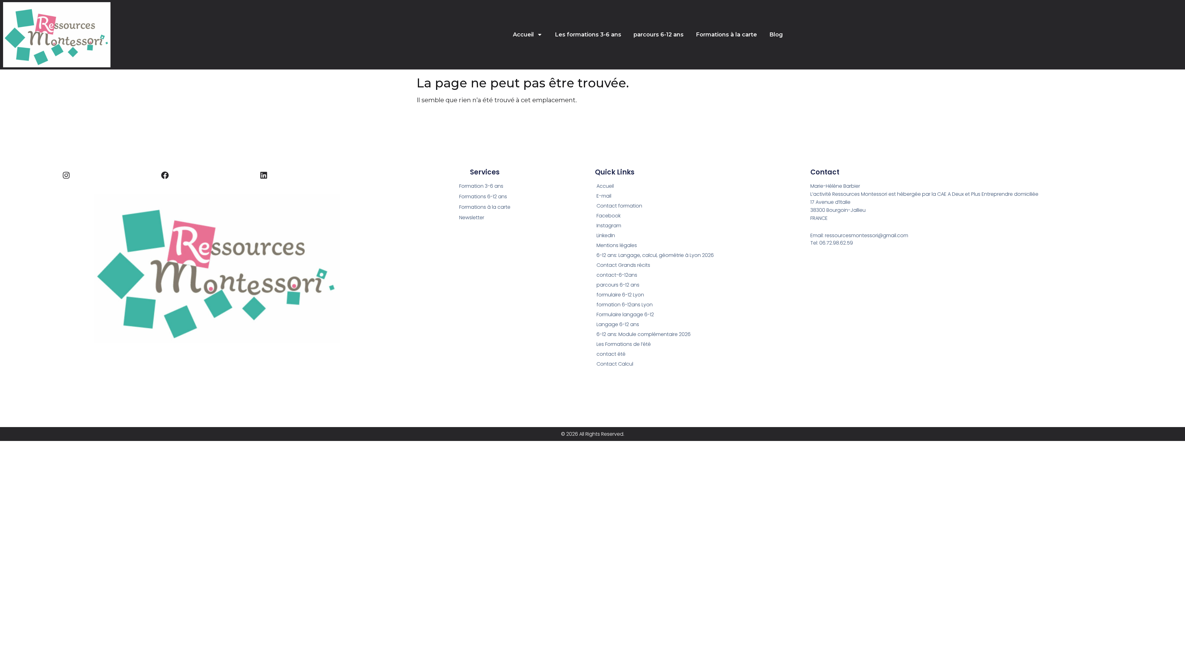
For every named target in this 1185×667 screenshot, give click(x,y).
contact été (611, 354)
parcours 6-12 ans (659, 34)
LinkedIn (606, 235)
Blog (776, 34)
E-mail (604, 195)
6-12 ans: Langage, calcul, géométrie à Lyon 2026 (655, 255)
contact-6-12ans (617, 275)
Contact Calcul (615, 363)
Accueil (523, 34)
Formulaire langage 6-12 (625, 314)
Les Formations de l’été (624, 344)
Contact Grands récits (623, 265)
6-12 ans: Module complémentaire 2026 (644, 334)
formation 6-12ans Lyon (625, 304)
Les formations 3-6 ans (588, 34)
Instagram (609, 225)
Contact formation (619, 205)
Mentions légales (617, 245)
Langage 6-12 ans (618, 324)
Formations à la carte (726, 34)
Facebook (609, 215)
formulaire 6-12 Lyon (620, 294)
